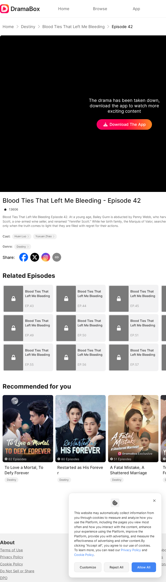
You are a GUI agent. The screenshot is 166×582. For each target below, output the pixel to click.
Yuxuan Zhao (43, 236)
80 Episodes (70, 459)
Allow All (143, 567)
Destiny (28, 26)
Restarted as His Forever (80, 470)
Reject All (116, 567)
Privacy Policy (11, 557)
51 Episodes (122, 459)
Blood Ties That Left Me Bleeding (73, 26)
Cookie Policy (11, 564)
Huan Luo (20, 236)
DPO (3, 578)
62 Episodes (17, 459)
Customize (88, 567)
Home (8, 26)
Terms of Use (11, 550)
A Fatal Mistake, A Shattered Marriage (128, 470)
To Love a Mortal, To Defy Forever (24, 470)
